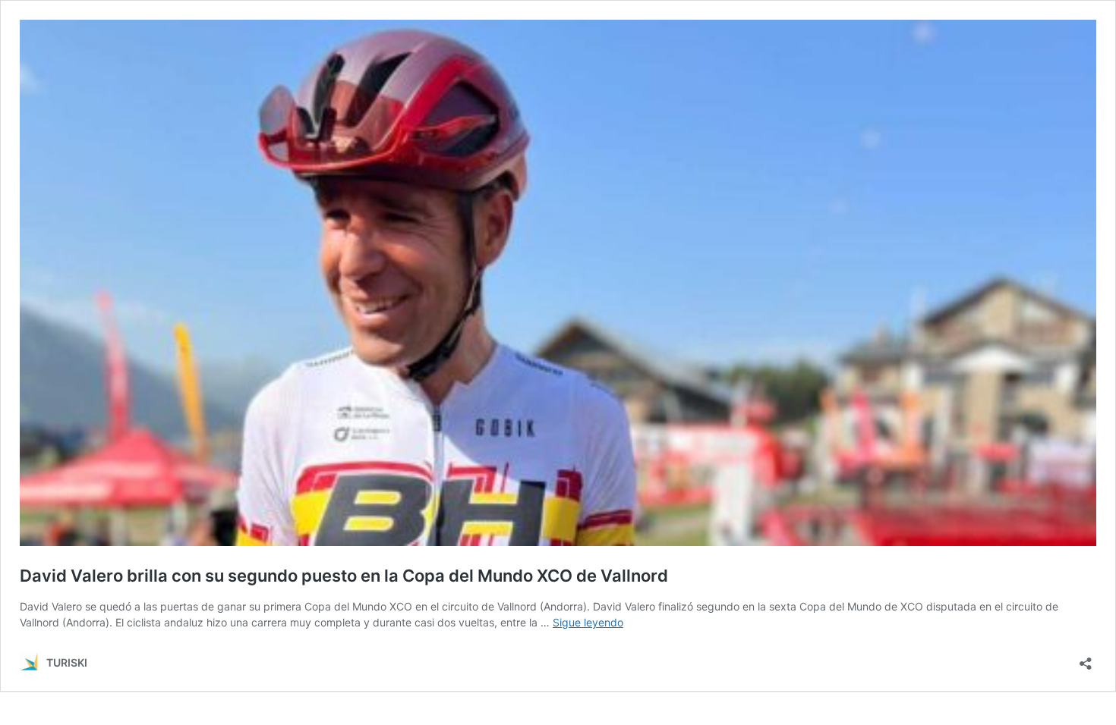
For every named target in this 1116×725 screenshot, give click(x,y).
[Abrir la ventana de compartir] (1085, 658)
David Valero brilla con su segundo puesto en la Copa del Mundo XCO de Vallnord (344, 575)
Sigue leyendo (588, 622)
